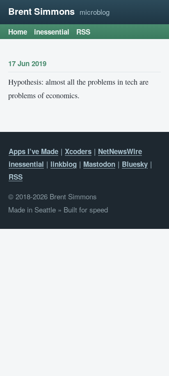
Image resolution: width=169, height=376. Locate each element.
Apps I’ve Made (33, 151)
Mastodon (99, 164)
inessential (51, 32)
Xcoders (78, 151)
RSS (83, 32)
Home (17, 32)
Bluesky (135, 164)
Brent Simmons (41, 11)
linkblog (63, 164)
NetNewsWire (120, 151)
